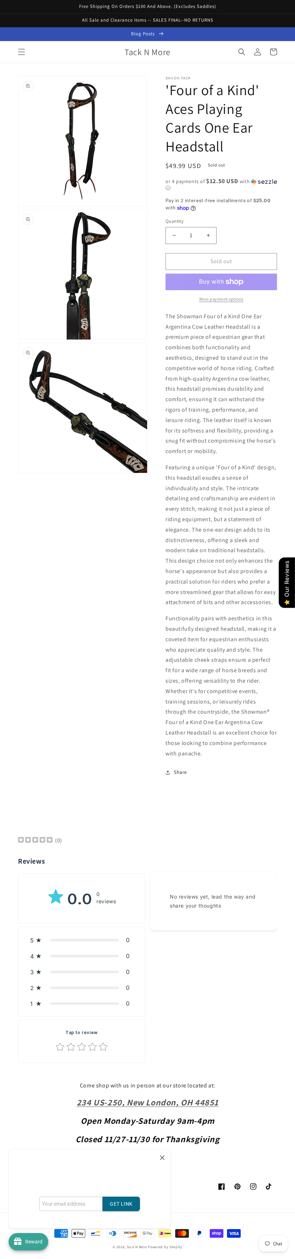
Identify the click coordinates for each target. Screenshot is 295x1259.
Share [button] (180, 772)
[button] (22, 52)
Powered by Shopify (165, 1247)
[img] (35, 840)
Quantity (174, 221)
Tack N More (137, 1247)
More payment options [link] (221, 299)
